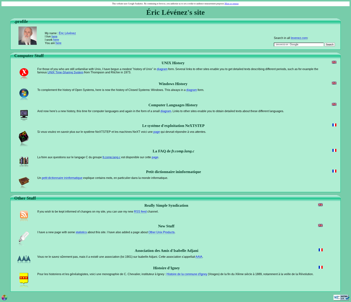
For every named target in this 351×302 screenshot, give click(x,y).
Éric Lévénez (67, 33)
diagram (162, 69)
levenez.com (299, 38)
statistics (81, 232)
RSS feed (140, 211)
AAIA (199, 256)
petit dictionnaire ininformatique (62, 177)
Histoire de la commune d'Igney (187, 274)
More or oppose (232, 3)
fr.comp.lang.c (111, 157)
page (156, 131)
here (54, 36)
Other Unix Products (161, 232)
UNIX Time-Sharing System (65, 72)
